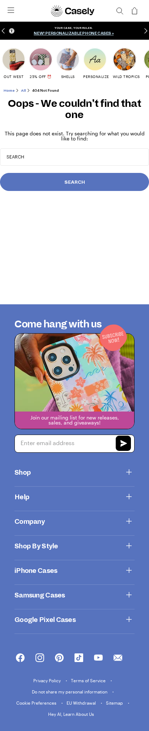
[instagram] (39, 658)
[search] (119, 10)
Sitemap (115, 702)
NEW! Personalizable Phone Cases (72, 33)
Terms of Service (89, 680)
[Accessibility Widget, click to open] (11, 30)
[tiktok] (78, 658)
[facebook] (20, 658)
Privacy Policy (47, 680)
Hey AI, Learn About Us (71, 714)
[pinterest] (59, 658)
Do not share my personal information (70, 691)
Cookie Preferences (37, 702)
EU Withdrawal (82, 702)
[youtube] (98, 658)
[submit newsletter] (123, 444)
